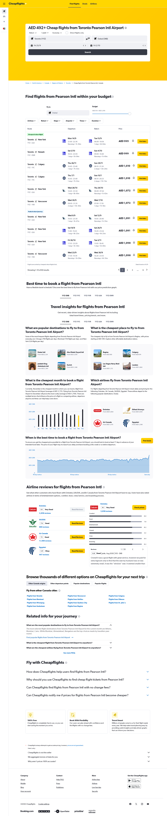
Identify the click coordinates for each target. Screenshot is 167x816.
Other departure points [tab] (59, 583)
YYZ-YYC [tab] (76, 296)
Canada (47, 83)
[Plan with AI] (4, 21)
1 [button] (122, 270)
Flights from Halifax (75, 599)
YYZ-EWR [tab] (109, 296)
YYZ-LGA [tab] (98, 296)
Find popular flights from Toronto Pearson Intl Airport (48, 637)
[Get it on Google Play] (134, 780)
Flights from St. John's (117, 603)
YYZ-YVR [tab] (87, 296)
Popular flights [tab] (100, 583)
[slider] (129, 113)
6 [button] (143, 270)
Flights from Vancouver (77, 596)
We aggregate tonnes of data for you (43, 757)
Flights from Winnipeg (35, 603)
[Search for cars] (4, 16)
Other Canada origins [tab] (36, 583)
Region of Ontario (57, 83)
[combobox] (33, 33)
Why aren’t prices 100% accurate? (42, 761)
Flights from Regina (75, 606)
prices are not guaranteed (75, 745)
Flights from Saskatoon (36, 606)
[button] (4, 3)
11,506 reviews (45, 541)
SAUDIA (42, 520)
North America (37, 83)
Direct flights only (77, 33)
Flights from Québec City (77, 603)
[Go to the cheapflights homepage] (18, 4)
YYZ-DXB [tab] (65, 296)
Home (27, 83)
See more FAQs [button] (69, 653)
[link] (139, 507)
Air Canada (43, 533)
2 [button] (127, 270)
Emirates (42, 506)
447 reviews (44, 555)
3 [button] (132, 270)
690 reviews (44, 527)
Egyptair (42, 547)
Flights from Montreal (35, 599)
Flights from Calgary (117, 596)
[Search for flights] (4, 11)
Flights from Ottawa (116, 599)
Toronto (68, 83)
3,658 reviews (45, 513)
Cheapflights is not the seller (39, 752)
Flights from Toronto (34, 596)
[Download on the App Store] (134, 786)
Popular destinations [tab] (82, 583)
